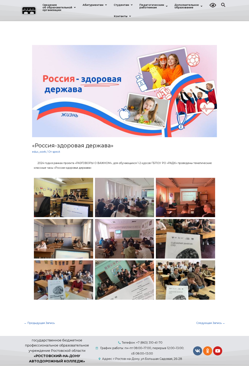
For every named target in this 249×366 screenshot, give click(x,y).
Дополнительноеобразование (186, 6)
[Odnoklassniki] (207, 350)
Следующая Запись (210, 323)
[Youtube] (217, 350)
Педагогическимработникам (151, 6)
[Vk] (197, 350)
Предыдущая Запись (39, 323)
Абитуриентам (93, 5)
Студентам (121, 5)
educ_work (39, 151)
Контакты (120, 16)
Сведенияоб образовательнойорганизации (57, 7)
